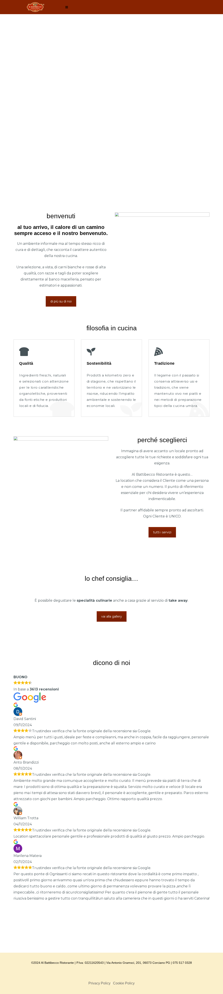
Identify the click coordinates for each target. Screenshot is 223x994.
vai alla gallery (111, 616)
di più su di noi (61, 301)
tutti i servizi (162, 532)
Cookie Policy (124, 983)
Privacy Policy (99, 983)
